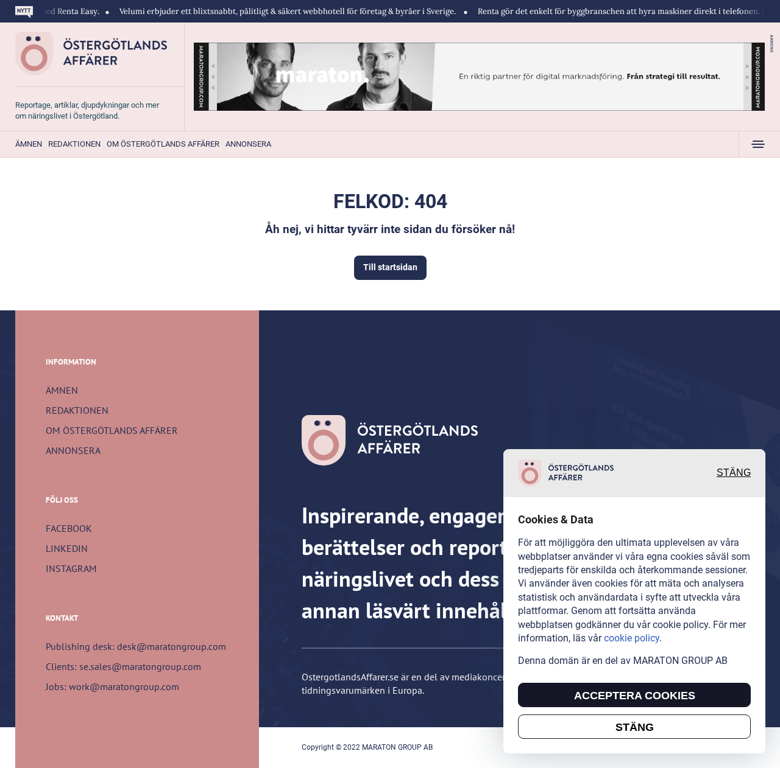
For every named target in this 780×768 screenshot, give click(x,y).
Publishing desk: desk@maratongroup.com (136, 646)
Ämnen (28, 143)
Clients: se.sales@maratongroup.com (123, 666)
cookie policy (631, 638)
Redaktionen (74, 143)
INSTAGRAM (71, 568)
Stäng (734, 473)
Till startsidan (390, 267)
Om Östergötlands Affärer (163, 143)
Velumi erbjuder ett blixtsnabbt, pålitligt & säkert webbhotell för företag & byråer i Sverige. (271, 11)
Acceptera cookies (634, 695)
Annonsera (248, 143)
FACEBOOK (69, 528)
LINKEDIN (67, 548)
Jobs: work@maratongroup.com (112, 686)
